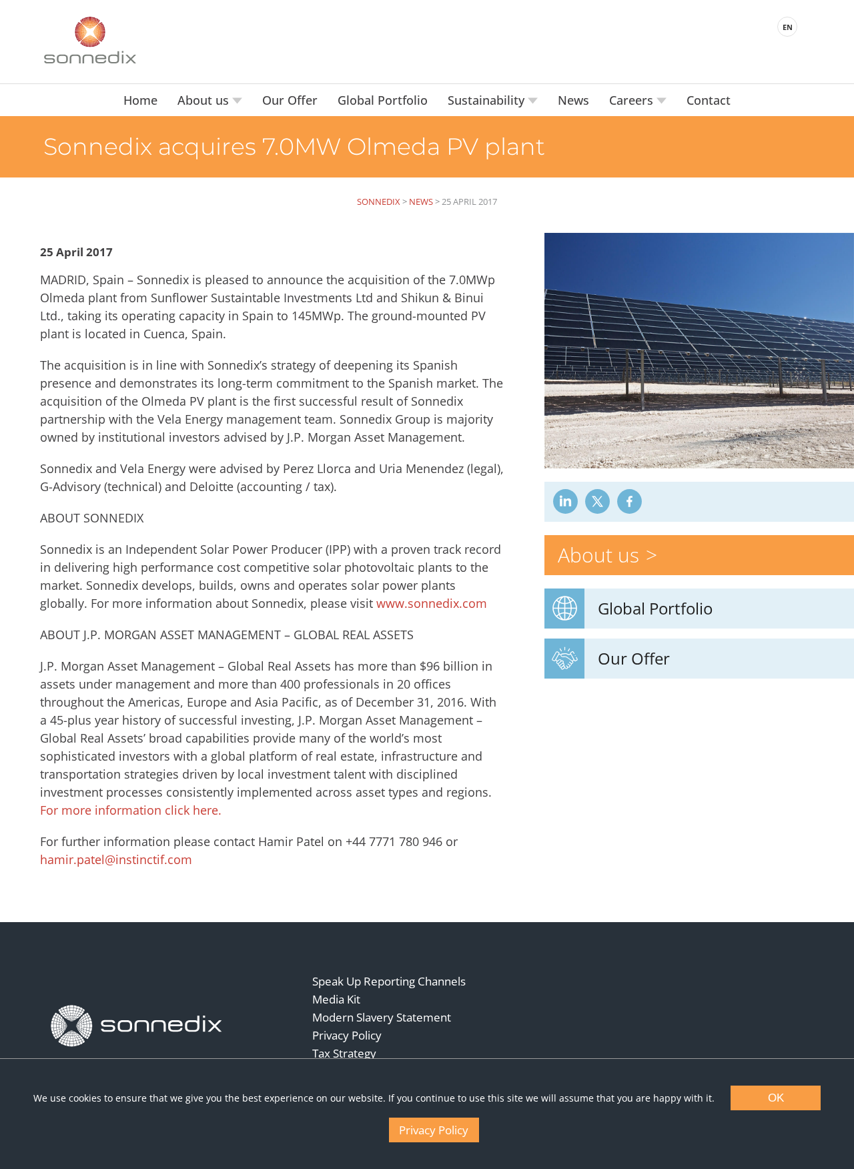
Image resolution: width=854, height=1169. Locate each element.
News (573, 100)
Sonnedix (378, 202)
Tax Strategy (344, 1053)
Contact (709, 100)
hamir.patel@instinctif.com (116, 859)
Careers (633, 100)
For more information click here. (131, 810)
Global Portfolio (383, 100)
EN (788, 27)
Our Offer (290, 100)
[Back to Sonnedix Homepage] (90, 40)
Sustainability (488, 100)
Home (140, 100)
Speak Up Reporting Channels (389, 981)
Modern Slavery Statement (381, 1017)
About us (204, 100)
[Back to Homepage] (136, 1026)
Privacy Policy (347, 1035)
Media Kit (336, 999)
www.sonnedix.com (431, 603)
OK (776, 1098)
